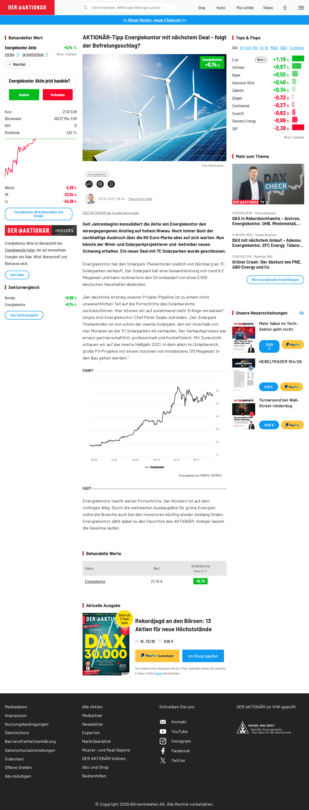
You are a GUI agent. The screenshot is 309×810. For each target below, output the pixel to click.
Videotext (14, 758)
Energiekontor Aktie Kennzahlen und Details (38, 213)
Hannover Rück (243, 82)
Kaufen (24, 94)
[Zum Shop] (201, 7)
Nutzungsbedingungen (27, 724)
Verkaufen (57, 94)
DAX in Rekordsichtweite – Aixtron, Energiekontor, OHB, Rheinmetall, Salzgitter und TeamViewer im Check (267, 221)
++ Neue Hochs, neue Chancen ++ (154, 19)
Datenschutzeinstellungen (30, 750)
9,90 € (268, 386)
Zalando (238, 90)
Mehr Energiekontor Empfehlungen (275, 279)
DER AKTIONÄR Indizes (104, 758)
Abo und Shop (95, 767)
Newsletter (92, 724)
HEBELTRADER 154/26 (280, 361)
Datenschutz (17, 732)
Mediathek (92, 715)
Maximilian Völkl (140, 199)
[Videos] (268, 7)
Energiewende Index (20, 249)
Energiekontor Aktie (20, 47)
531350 (10, 54)
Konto (158, 673)
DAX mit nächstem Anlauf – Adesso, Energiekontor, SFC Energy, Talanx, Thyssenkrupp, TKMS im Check (267, 243)
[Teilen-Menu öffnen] (89, 184)
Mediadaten (16, 706)
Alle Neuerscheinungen (297, 312)
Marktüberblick (96, 741)
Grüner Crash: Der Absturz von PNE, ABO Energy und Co (267, 264)
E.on (235, 59)
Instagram (181, 741)
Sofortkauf (165, 656)
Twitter (178, 760)
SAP (235, 128)
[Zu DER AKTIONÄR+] (245, 7)
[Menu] (300, 7)
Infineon (238, 67)
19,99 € (269, 425)
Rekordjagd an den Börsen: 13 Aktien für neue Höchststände (173, 624)
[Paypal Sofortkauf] (292, 344)
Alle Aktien (92, 706)
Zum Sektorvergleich (24, 315)
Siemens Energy (244, 120)
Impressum (16, 715)
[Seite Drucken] (100, 184)
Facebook (180, 750)
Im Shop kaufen (203, 656)
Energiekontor (97, 174)
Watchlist (19, 64)
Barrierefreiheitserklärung (30, 741)
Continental (240, 105)
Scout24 (238, 113)
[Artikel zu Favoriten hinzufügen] (111, 184)
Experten (91, 732)
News (260, 59)
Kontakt (179, 721)
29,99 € (269, 346)
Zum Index (17, 274)
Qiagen (237, 97)
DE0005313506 (33, 54)
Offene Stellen (18, 767)
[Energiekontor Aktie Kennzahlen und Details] (41, 159)
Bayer (236, 75)
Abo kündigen (18, 776)
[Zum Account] (221, 7)
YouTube (179, 731)
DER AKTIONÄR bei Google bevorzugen (111, 213)
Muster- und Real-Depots (106, 750)
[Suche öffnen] (85, 7)
